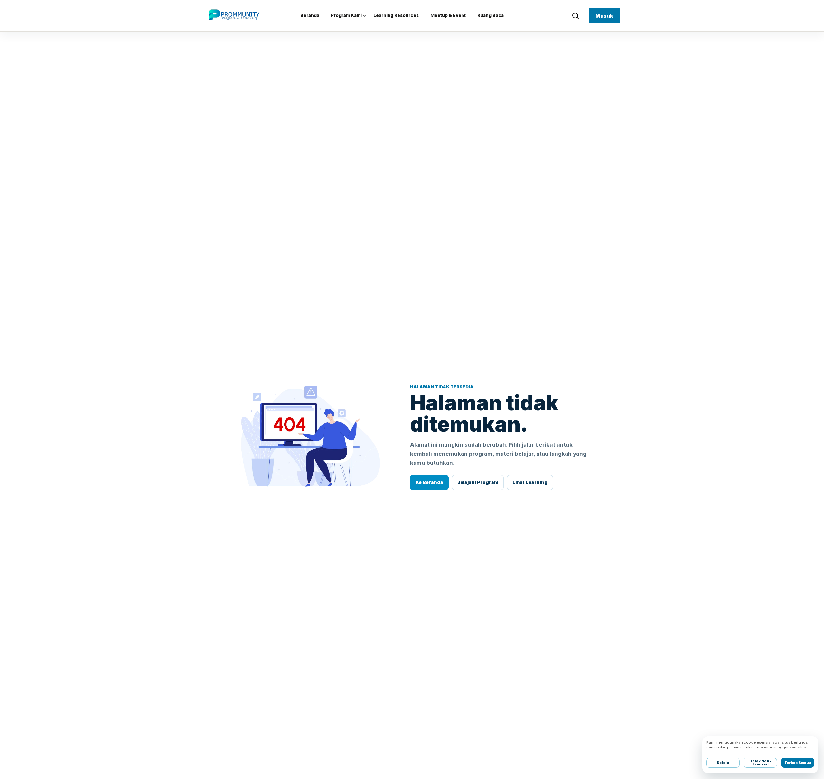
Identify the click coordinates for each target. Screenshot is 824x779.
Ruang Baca (490, 15)
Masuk (604, 16)
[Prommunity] (232, 15)
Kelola (723, 763)
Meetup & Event (448, 15)
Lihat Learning (530, 482)
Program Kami (346, 15)
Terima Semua (797, 763)
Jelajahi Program (477, 482)
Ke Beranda (429, 482)
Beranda (309, 15)
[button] (575, 16)
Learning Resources (396, 15)
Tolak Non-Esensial (760, 762)
